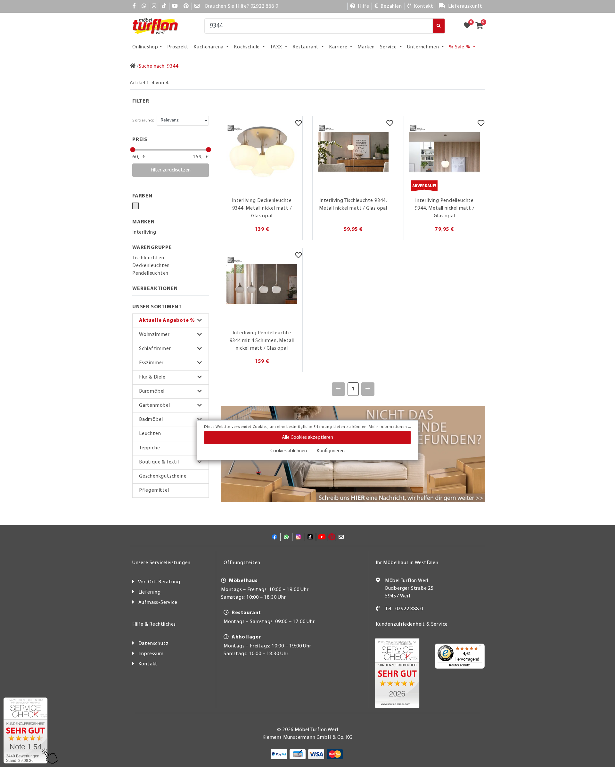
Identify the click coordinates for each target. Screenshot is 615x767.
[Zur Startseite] (133, 66)
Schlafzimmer (155, 348)
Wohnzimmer (154, 334)
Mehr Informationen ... (390, 427)
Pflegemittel (154, 490)
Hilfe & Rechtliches (154, 624)
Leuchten (150, 433)
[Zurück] (338, 389)
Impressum (151, 653)
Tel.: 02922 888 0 (404, 609)
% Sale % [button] (460, 47)
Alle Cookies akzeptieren (307, 437)
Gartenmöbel (154, 405)
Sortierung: (143, 120)
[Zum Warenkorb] (481, 26)
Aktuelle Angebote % (167, 320)
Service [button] (389, 47)
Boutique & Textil (159, 462)
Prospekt (177, 47)
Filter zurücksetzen (171, 170)
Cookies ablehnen (288, 451)
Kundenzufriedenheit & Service (412, 624)
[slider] (132, 149)
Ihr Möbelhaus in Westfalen (407, 562)
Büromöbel (152, 391)
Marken (366, 47)
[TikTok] (164, 6)
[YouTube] (175, 6)
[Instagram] (154, 6)
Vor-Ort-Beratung (159, 582)
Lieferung (149, 592)
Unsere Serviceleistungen (161, 562)
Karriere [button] (338, 47)
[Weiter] (367, 389)
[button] (171, 321)
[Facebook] (134, 6)
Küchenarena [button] (209, 47)
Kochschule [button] (247, 47)
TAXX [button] (276, 47)
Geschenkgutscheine (162, 476)
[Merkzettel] (298, 124)
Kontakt (148, 664)
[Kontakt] (378, 609)
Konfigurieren (330, 451)
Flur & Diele (152, 377)
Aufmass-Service (157, 602)
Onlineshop (145, 47)
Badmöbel (151, 419)
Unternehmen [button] (423, 47)
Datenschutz (153, 643)
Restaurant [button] (306, 47)
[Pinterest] (186, 6)
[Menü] (481, 647)
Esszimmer (151, 362)
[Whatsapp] (144, 6)
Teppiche (149, 448)
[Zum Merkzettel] (469, 26)
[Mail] (197, 6)
